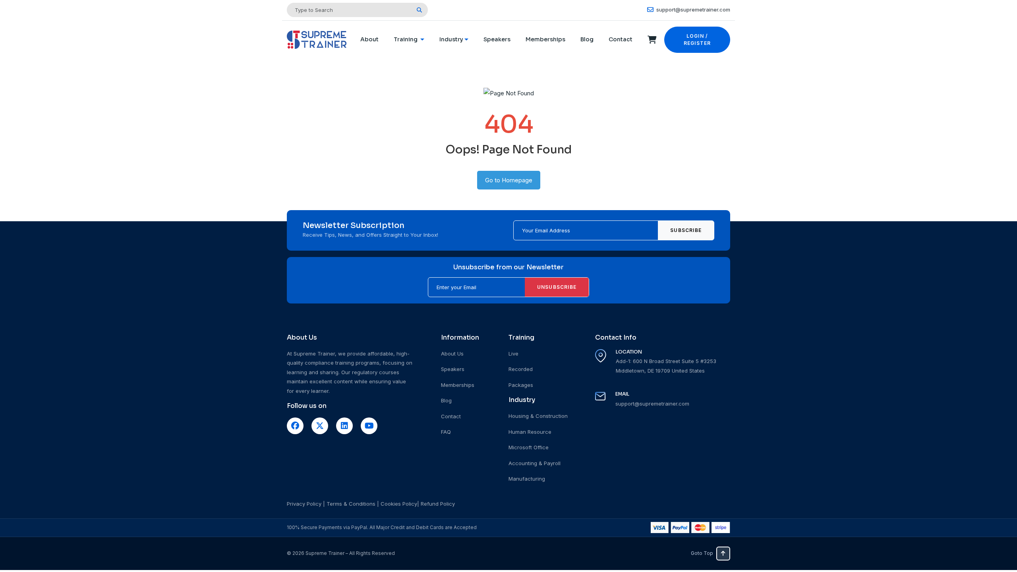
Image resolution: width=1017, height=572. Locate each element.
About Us (452, 353)
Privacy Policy (304, 503)
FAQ (446, 432)
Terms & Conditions (351, 503)
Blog (587, 39)
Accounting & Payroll (534, 463)
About (369, 39)
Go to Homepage (508, 180)
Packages (520, 385)
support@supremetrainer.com (692, 9)
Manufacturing (526, 478)
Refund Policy (438, 503)
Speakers (496, 39)
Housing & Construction (538, 416)
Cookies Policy (399, 503)
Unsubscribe (556, 287)
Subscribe (686, 230)
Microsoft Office (528, 447)
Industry (451, 39)
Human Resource (529, 432)
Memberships (545, 39)
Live (513, 353)
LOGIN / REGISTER (697, 39)
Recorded (520, 369)
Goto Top (702, 553)
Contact (620, 39)
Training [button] (406, 39)
